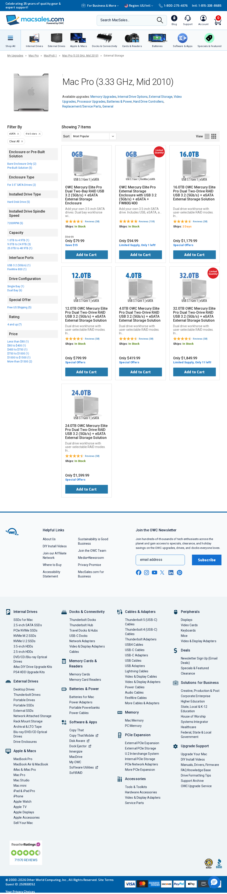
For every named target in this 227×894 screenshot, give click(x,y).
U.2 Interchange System (142, 753)
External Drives (26, 681)
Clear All (14, 141)
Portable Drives (24, 700)
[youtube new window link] (154, 572)
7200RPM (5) (15, 223)
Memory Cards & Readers (83, 663)
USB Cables (133, 660)
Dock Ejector (78, 746)
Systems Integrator (194, 722)
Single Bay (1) (15, 286)
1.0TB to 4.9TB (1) (18, 240)
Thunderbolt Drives (27, 694)
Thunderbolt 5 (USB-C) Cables (141, 622)
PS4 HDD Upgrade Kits (29, 672)
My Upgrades (15, 55)
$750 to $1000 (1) (18, 353)
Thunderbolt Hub (81, 625)
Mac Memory (134, 720)
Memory (132, 712)
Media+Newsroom (91, 557)
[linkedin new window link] (171, 572)
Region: (140, 6)
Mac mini (20, 785)
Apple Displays (24, 812)
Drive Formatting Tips (196, 775)
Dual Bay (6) (14, 290)
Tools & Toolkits (136, 787)
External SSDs (23, 710)
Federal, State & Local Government (196, 735)
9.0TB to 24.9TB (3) (19, 244)
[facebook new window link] (138, 572)
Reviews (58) (92, 221)
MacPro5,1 (50, 55)
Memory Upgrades (103, 96)
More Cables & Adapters (142, 703)
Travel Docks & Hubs (83, 630)
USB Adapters (135, 666)
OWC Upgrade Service (196, 786)
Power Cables (79, 713)
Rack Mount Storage (28, 721)
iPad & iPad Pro (24, 791)
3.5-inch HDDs (23, 646)
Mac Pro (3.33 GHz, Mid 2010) (80, 55)
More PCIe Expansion (140, 769)
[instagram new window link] (146, 572)
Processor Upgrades (91, 101)
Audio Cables (134, 692)
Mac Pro (34, 55)
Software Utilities (81, 767)
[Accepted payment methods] (172, 884)
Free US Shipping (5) (19, 307)
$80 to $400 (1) (16, 345)
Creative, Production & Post (200, 691)
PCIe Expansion (138, 735)
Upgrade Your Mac (194, 754)
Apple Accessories (27, 817)
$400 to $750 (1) (17, 349)
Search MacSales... (114, 20)
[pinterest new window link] (179, 572)
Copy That (76, 730)
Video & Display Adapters (87, 646)
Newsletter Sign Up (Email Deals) (199, 661)
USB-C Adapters (136, 655)
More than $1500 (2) (19, 361)
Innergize (76, 751)
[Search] (160, 20)
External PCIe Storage (140, 748)
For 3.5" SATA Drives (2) (21, 184)
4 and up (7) (14, 324)
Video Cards (189, 625)
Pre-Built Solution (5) (19, 167)
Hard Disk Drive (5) (18, 201)
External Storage (160, 96)
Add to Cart (86, 254)
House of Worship (193, 716)
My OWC (75, 762)
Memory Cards (79, 674)
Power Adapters (80, 702)
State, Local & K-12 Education (194, 709)
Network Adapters (82, 641)
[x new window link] (163, 572)
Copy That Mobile (81, 735)
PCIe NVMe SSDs (25, 630)
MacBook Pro (23, 759)
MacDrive (76, 757)
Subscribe (207, 560)
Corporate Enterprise (196, 696)
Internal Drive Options (133, 96)
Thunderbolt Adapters (141, 639)
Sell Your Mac (23, 823)
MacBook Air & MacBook (31, 764)
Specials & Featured (195, 668)
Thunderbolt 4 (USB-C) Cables (141, 632)
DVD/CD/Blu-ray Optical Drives (30, 659)
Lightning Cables (136, 671)
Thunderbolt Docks (82, 620)
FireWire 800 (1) (17, 269)
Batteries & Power (119, 101)
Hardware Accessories (141, 792)
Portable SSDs (24, 705)
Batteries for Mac (81, 697)
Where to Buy (52, 565)
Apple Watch (22, 801)
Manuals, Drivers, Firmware (200, 765)
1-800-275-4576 (176, 6)
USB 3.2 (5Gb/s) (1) (19, 265)
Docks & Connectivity (87, 612)
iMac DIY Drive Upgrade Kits (33, 667)
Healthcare (188, 727)
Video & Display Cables (141, 676)
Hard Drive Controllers (148, 101)
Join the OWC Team (92, 550)
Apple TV (20, 807)
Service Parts (134, 803)
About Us (49, 539)
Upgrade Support (195, 746)
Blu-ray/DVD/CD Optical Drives (30, 734)
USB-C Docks (78, 636)
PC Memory (133, 726)
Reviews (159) (147, 221)
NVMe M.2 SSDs (25, 636)
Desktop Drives (24, 689)
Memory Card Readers (85, 679)
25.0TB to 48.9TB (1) (19, 248)
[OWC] (35, 20)
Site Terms (106, 880)
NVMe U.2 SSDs (24, 641)
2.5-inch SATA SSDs (28, 625)
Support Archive (192, 780)
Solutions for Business (200, 683)
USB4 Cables (134, 644)
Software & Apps (83, 722)
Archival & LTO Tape (28, 726)
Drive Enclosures (25, 741)
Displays (187, 620)
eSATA (12, 134)
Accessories (135, 779)
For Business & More (101, 6)
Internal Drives (25, 612)
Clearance (188, 673)
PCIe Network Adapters (141, 764)
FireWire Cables (136, 698)
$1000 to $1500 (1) (19, 357)
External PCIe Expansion (142, 743)
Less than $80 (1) (18, 341)
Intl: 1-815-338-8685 (206, 6)
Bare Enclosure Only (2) (21, 163)
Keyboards (188, 630)
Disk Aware (77, 741)
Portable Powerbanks (84, 707)
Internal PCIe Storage (140, 759)
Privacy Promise (89, 565)
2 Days (187, 226)
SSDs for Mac (23, 620)
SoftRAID (76, 773)
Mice (184, 636)
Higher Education (193, 701)
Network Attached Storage (32, 716)
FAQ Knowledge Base (196, 770)
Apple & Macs (25, 751)
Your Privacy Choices (20, 892)
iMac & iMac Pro (25, 769)
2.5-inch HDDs (23, 651)
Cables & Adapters (140, 612)
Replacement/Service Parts (81, 106)
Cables (74, 651)
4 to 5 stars (31, 134)
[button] (214, 882)
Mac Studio (21, 780)
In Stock (80, 226)
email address (151, 560)
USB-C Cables (135, 650)
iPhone (18, 796)
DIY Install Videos (55, 546)
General (107, 106)
